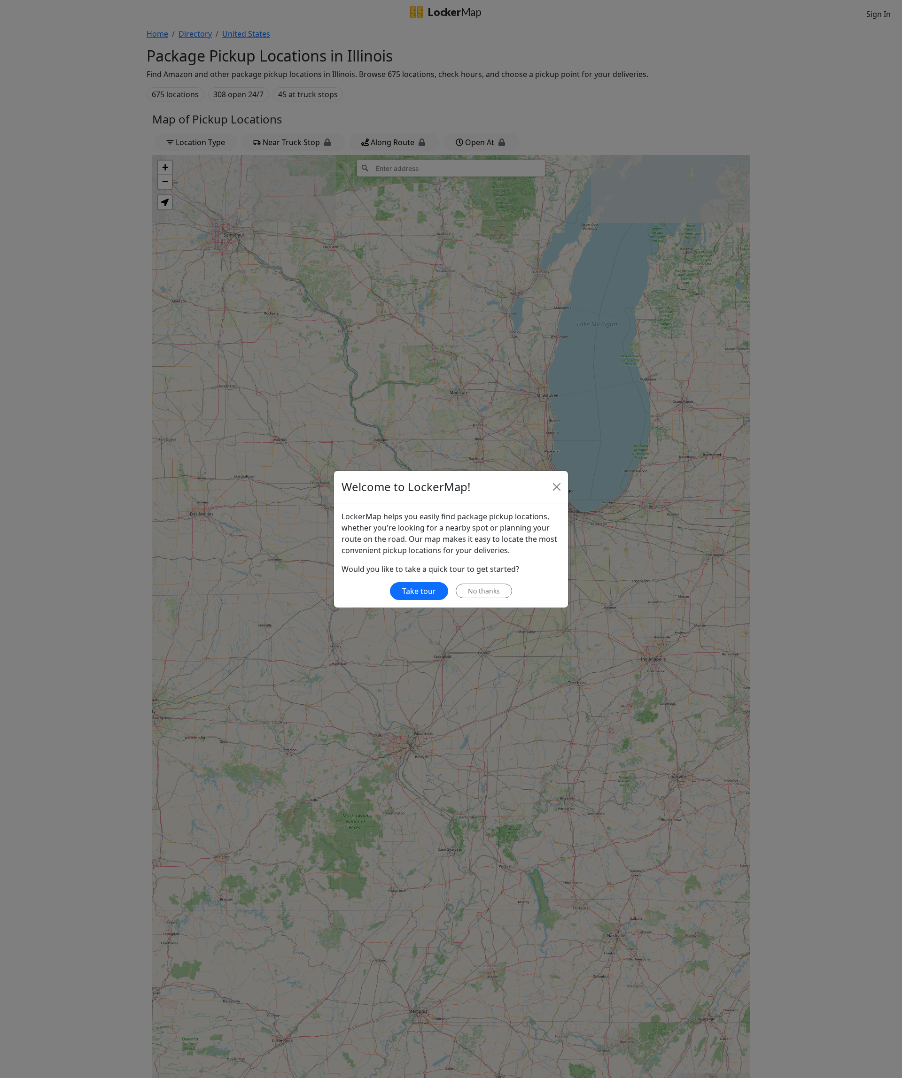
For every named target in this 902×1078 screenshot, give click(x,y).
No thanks (484, 590)
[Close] (556, 486)
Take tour (419, 591)
